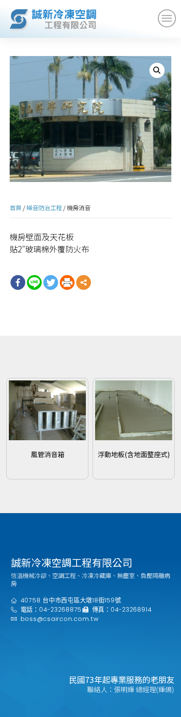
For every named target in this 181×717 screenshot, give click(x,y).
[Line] (34, 282)
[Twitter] (50, 282)
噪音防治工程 (44, 207)
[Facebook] (18, 282)
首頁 (15, 207)
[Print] (67, 282)
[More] (83, 282)
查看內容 (47, 469)
